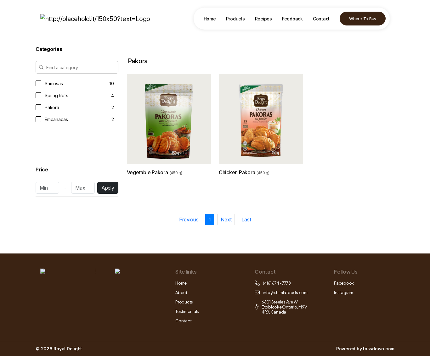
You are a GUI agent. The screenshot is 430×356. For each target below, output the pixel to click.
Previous (189, 219)
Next (226, 219)
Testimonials (187, 311)
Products (235, 18)
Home (210, 18)
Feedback (292, 18)
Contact (321, 18)
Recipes (263, 18)
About (181, 292)
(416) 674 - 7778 (277, 283)
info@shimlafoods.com (285, 292)
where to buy (362, 18)
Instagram (343, 292)
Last (246, 219)
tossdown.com (378, 348)
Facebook (344, 283)
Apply (107, 188)
